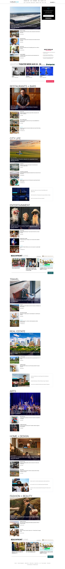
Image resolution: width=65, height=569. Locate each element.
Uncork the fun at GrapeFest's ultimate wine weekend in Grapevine (40, 384)
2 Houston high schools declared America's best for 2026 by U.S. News (48, 55)
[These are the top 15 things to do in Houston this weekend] (14, 241)
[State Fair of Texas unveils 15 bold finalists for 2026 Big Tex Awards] (14, 315)
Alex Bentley (21, 234)
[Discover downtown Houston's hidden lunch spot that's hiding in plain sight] (14, 130)
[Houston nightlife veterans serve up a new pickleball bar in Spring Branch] (14, 122)
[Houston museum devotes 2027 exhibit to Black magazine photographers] (14, 427)
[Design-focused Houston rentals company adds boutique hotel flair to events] (14, 472)
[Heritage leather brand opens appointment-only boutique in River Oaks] (25, 509)
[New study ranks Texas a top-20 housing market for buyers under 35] (14, 368)
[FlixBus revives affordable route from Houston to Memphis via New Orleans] (14, 308)
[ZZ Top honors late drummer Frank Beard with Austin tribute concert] (25, 218)
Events (43, 2)
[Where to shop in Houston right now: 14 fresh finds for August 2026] (14, 532)
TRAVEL (14, 279)
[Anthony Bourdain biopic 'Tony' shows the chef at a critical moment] (14, 233)
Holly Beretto (21, 360)
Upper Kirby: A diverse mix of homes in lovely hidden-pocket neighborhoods (39, 191)
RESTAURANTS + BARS (23, 86)
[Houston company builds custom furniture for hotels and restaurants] (14, 465)
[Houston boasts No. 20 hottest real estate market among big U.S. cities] (25, 344)
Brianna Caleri (12, 228)
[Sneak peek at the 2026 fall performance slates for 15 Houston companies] (25, 404)
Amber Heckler (22, 34)
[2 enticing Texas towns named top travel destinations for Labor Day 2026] (14, 57)
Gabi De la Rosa (13, 519)
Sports (40, 2)
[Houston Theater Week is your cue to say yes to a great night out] (14, 249)
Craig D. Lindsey (22, 241)
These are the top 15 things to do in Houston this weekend (29, 239)
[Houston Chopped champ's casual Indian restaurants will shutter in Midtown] (14, 115)
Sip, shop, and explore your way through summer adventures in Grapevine (40, 377)
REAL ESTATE (17, 331)
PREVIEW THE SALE (50, 81)
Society (25, 2)
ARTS (13, 391)
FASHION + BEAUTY (21, 496)
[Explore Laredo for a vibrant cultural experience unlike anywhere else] (14, 323)
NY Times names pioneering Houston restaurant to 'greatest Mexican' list (48, 58)
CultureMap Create (22, 130)
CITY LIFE (15, 138)
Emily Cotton (12, 459)
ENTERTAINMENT (20, 205)
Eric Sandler (21, 115)
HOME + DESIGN (19, 436)
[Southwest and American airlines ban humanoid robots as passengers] (25, 292)
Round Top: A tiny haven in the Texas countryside (37, 198)
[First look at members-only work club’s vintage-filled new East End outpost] (25, 449)
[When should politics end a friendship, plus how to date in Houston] (14, 49)
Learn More (50, 272)
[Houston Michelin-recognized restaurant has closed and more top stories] (14, 175)
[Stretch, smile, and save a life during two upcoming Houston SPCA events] (14, 182)
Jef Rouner (21, 167)
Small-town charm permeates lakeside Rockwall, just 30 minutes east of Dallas (40, 488)
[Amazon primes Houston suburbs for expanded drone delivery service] (25, 151)
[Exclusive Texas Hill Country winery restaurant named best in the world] (14, 33)
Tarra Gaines (12, 414)
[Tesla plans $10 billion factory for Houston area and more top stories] (25, 18)
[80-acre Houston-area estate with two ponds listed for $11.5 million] (14, 360)
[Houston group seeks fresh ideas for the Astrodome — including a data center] (14, 167)
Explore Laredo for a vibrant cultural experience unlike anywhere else (39, 481)
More (45, 2)
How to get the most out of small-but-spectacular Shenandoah (39, 484)
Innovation (37, 2)
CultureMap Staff (13, 28)
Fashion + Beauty (33, 2)
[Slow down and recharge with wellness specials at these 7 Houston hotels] (14, 524)
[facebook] (50, 2)
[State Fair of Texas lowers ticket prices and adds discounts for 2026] (14, 41)
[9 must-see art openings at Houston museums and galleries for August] (14, 419)
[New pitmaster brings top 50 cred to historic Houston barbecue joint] (25, 99)
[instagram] (53, 2)
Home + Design (28, 2)
